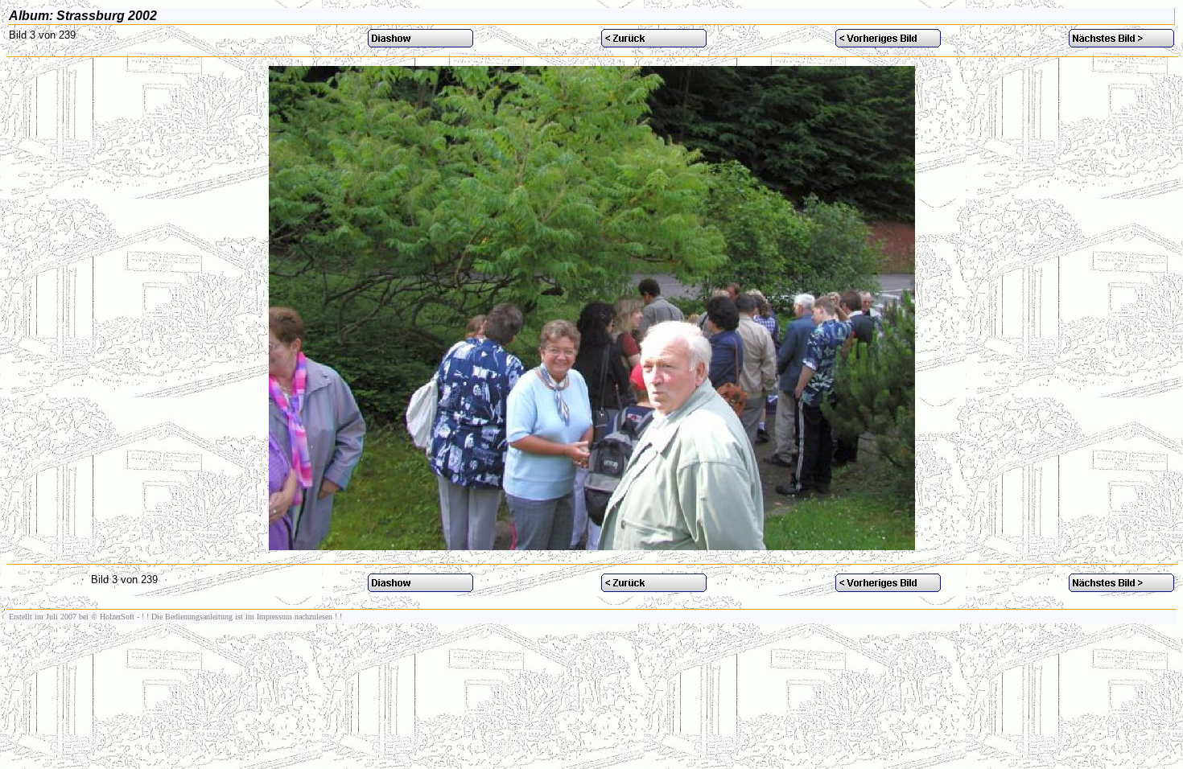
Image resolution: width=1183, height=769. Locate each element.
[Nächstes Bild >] (1121, 43)
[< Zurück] (654, 43)
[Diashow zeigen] (420, 43)
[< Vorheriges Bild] (888, 43)
